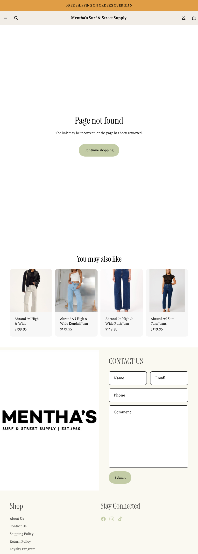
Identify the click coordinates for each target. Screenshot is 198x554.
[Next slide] (47, 290)
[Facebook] (103, 519)
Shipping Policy (22, 534)
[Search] (16, 18)
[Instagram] (112, 519)
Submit (120, 477)
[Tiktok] (120, 519)
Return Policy (20, 541)
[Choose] (44, 304)
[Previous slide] (15, 290)
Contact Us (18, 526)
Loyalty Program (22, 549)
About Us (17, 518)
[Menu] (5, 17)
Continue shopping (99, 150)
